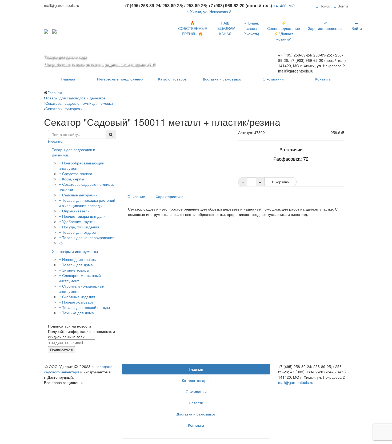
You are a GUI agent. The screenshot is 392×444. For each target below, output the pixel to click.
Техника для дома (78, 312)
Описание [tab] (136, 196)
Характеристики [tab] (169, 196)
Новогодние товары (79, 259)
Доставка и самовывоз (222, 79)
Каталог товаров (172, 79)
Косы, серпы (73, 178)
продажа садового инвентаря (78, 369)
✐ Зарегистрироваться (325, 25)
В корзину (280, 181)
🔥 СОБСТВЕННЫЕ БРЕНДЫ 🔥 (192, 28)
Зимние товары (75, 270)
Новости (196, 402)
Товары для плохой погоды (86, 307)
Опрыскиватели (76, 210)
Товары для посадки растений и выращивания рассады (87, 202)
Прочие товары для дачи (84, 216)
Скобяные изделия (78, 296)
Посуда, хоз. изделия (80, 226)
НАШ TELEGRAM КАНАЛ (225, 28)
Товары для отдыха (79, 232)
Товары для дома (77, 264)
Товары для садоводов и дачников (73, 152)
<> (61, 242)
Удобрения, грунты (78, 221)
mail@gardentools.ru (295, 382)
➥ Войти (356, 25)
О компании (273, 79)
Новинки (55, 141)
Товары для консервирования (88, 237)
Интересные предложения (120, 79)
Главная (68, 79)
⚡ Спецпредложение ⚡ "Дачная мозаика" (283, 31)
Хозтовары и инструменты (75, 251)
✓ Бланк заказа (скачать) (251, 28)
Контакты (323, 79)
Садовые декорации (80, 194)
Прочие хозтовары (78, 302)
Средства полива (77, 173)
